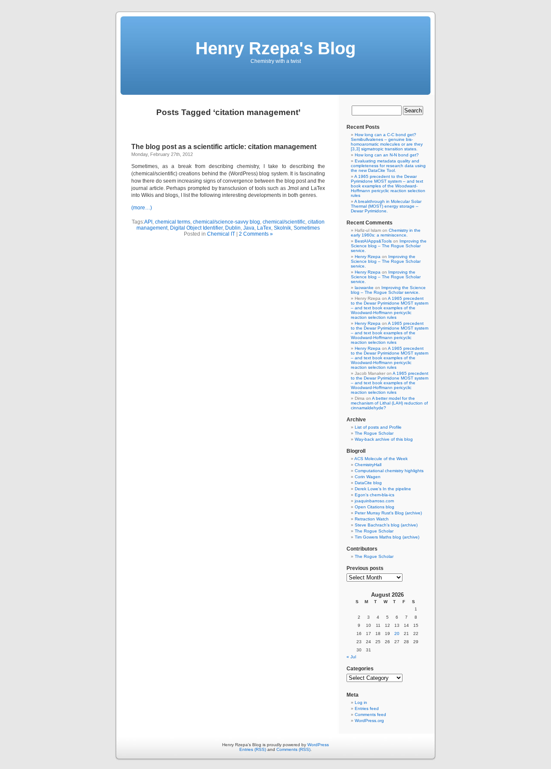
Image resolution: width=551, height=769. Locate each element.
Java (248, 228)
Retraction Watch (372, 519)
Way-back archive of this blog (384, 439)
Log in (361, 702)
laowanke (364, 287)
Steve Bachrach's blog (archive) (386, 525)
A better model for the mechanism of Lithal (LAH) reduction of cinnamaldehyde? (389, 403)
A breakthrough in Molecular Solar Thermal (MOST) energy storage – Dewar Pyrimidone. (386, 206)
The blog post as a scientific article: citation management (223, 146)
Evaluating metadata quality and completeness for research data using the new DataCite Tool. (388, 166)
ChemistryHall (368, 464)
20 (396, 633)
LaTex (264, 228)
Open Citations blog (374, 506)
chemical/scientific (284, 222)
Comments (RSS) (293, 749)
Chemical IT (221, 234)
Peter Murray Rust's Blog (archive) (388, 513)
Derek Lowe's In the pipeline (383, 488)
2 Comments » (256, 234)
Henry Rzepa (368, 256)
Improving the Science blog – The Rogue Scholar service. (389, 246)
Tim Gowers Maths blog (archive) (387, 537)
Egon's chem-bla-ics (374, 494)
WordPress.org (369, 720)
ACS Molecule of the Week (381, 458)
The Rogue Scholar (374, 433)
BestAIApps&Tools (373, 241)
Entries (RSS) (252, 749)
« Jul (351, 656)
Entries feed (367, 708)
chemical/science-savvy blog (226, 222)
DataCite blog (368, 482)
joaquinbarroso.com (374, 500)
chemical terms (172, 222)
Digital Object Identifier (196, 228)
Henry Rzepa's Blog (275, 48)
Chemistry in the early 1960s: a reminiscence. (386, 232)
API (148, 222)
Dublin (233, 228)
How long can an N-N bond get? (387, 155)
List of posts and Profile (378, 427)
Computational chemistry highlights (389, 470)
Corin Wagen (368, 476)
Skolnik (282, 228)
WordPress (318, 744)
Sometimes (307, 228)
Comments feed (370, 714)
